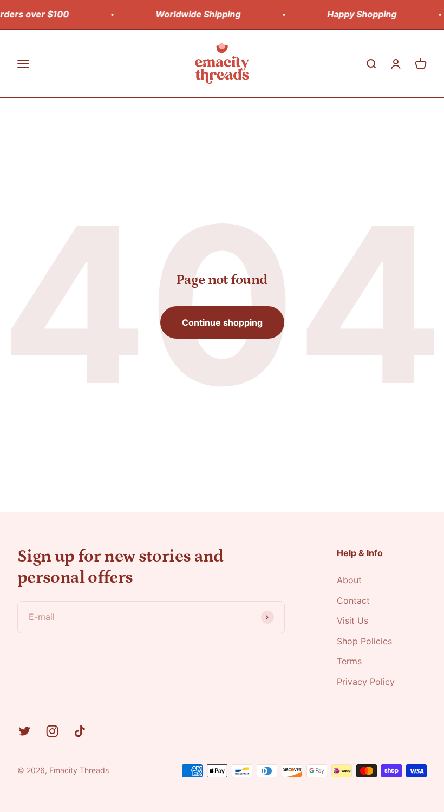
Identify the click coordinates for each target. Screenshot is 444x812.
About (349, 580)
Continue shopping (222, 322)
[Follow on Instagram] (52, 731)
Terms (349, 661)
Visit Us (352, 620)
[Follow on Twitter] (24, 731)
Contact (353, 600)
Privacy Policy (366, 681)
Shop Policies (364, 641)
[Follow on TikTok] (80, 731)
